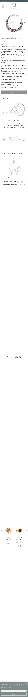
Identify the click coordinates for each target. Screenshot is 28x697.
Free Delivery (14, 150)
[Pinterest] (5, 98)
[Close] (26, 684)
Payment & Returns (14, 178)
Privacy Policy (8, 687)
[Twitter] (7, 98)
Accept (13, 691)
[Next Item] (24, 23)
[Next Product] (26, 530)
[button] (2, 6)
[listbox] (23, 1)
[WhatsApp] (2, 98)
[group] (14, 538)
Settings (13, 694)
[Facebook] (4, 98)
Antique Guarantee (14, 120)
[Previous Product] (2, 530)
